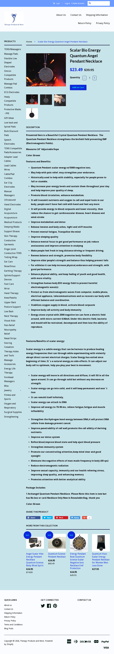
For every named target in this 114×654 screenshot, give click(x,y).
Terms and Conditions (13, 624)
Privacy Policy (103, 23)
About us (8, 605)
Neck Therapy (11, 316)
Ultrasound (10, 200)
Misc (6, 386)
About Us (61, 15)
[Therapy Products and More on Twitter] (43, 605)
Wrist (7, 288)
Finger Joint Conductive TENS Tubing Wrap (13, 253)
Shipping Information (97, 15)
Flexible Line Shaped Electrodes (10, 62)
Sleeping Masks (11, 226)
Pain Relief (9, 325)
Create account (77, 3)
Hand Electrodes (12, 204)
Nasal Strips (10, 338)
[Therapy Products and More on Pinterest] (55, 605)
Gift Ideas (9, 118)
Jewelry (8, 390)
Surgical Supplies (13, 412)
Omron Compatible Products (10, 75)
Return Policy (84, 23)
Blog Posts (8, 628)
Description (33, 127)
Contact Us (75, 15)
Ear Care (8, 261)
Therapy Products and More (32, 641)
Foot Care (9, 284)
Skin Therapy (10, 236)
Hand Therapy (11, 293)
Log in (67, 3)
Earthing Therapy (13, 271)
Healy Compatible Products (10, 101)
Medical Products (13, 222)
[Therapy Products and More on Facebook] (49, 605)
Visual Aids (9, 320)
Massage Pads (11, 54)
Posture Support (12, 307)
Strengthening (11, 416)
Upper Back (10, 302)
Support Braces (12, 231)
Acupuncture (10, 217)
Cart (58, 3)
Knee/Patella (10, 297)
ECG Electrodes (11, 92)
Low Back (8, 311)
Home (29, 41)
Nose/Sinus (9, 266)
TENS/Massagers (12, 49)
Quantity (75, 77)
